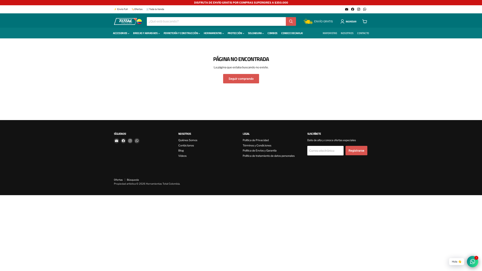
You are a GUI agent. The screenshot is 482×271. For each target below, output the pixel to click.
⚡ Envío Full (121, 9)
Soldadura (255, 33)
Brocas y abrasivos (145, 33)
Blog (181, 150)
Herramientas (213, 33)
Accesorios (120, 33)
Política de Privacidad (256, 140)
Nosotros (347, 33)
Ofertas (118, 179)
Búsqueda (133, 179)
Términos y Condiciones (257, 145)
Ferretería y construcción (181, 33)
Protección (235, 33)
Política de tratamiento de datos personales (269, 155)
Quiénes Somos (187, 140)
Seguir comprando (241, 78)
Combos (273, 33)
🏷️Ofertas (137, 9)
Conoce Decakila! (292, 33)
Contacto (363, 33)
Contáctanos (186, 145)
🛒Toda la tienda (155, 9)
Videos (182, 155)
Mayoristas (330, 33)
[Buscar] (291, 21)
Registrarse (356, 150)
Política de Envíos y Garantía (260, 150)
